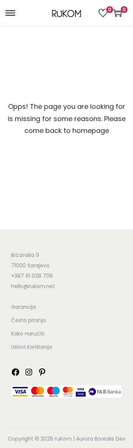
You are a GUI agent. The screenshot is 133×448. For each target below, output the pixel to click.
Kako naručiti (27, 333)
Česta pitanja (28, 320)
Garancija (23, 307)
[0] (103, 13)
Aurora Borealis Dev (101, 438)
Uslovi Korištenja (31, 347)
